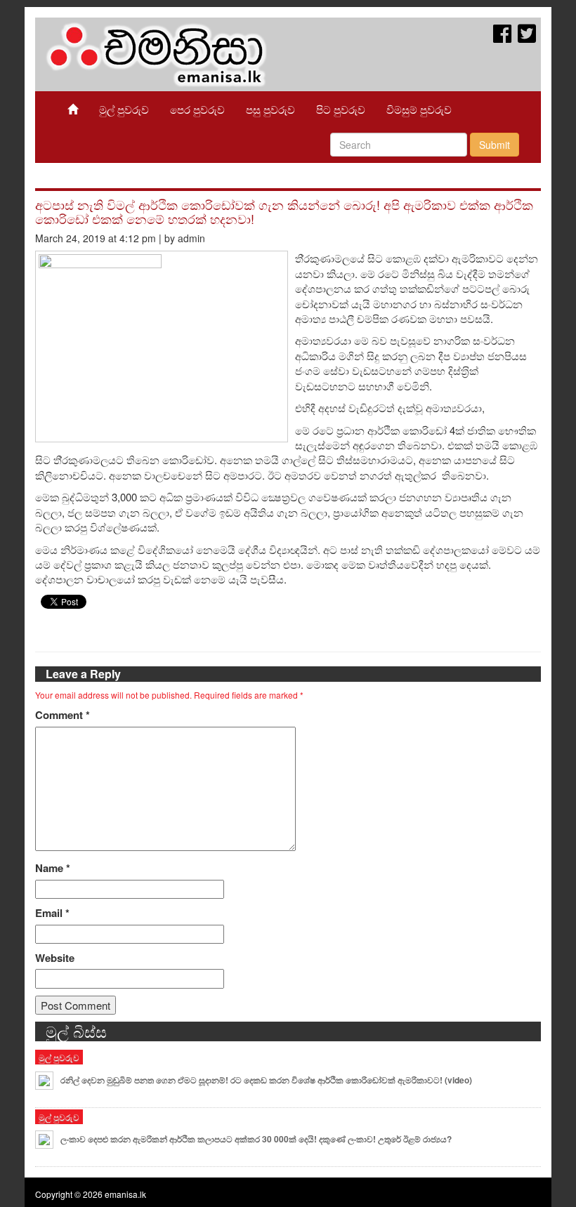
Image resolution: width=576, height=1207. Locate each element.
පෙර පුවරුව (197, 109)
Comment (62, 715)
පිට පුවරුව (340, 109)
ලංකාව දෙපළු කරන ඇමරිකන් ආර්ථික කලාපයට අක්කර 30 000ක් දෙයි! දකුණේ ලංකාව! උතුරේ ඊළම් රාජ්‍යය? (256, 1139)
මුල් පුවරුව (124, 109)
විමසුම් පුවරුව (419, 109)
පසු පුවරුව (270, 109)
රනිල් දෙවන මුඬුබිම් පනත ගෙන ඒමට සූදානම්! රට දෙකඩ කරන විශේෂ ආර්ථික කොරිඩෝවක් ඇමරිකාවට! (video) (266, 1080)
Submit (494, 145)
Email (52, 913)
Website (54, 958)
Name (52, 868)
